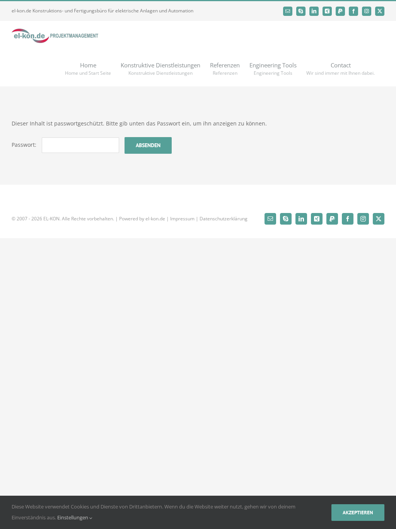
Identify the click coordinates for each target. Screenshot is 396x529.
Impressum (182, 218)
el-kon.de (155, 218)
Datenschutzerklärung (224, 218)
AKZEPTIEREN (358, 512)
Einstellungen (73, 517)
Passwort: (25, 144)
